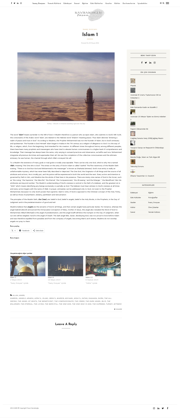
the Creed (79, 301)
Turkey (109, 304)
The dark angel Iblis (95, 301)
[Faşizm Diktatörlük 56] (132, 126)
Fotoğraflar (153, 198)
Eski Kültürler (96, 3)
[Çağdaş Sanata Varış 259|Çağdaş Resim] (132, 135)
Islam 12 (89, 277)
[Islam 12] (103, 266)
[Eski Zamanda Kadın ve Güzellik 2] (132, 104)
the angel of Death (27, 301)
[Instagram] (21, 3)
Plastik (133, 86)
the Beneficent (45, 301)
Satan (85, 298)
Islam (45, 298)
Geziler (108, 3)
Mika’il (77, 298)
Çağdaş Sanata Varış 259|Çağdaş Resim (146, 138)
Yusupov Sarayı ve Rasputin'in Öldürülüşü (147, 148)
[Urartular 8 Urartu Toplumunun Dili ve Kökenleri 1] (132, 92)
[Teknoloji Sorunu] (132, 163)
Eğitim (85, 3)
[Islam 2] (27, 266)
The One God (65, 304)
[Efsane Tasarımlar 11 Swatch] (132, 173)
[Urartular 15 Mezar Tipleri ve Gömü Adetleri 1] (132, 114)
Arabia (30, 298)
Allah (15, 295)
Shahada (93, 298)
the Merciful (51, 304)
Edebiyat (68, 3)
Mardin (60, 298)
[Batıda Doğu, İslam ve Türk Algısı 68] (132, 154)
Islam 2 (13, 277)
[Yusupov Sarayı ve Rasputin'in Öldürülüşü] (132, 145)
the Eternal (27, 304)
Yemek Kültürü (54, 3)
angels (22, 298)
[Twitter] (146, 63)
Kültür (117, 3)
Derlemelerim (129, 3)
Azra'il (37, 298)
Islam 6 (51, 277)
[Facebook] (141, 63)
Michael (69, 298)
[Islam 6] (65, 266)
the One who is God (81, 304)
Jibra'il (52, 298)
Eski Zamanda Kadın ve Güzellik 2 (143, 107)
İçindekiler (142, 3)
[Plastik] (132, 83)
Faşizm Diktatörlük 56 (139, 129)
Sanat (77, 3)
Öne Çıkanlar (153, 207)
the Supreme (98, 304)
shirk (100, 298)
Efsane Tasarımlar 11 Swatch (142, 176)
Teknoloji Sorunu (137, 166)
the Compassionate (64, 301)
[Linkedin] (17, 3)
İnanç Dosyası (39, 3)
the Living (39, 304)
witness (118, 304)
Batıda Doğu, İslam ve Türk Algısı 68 (145, 157)
